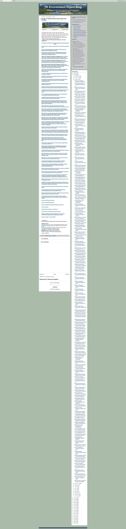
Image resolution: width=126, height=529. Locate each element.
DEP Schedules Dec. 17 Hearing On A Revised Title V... (80, 116)
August (76, 485)
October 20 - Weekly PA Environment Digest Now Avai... (79, 348)
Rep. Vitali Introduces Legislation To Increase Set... (79, 448)
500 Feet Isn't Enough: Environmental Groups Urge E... (80, 162)
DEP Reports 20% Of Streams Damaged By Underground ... (80, 316)
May (76, 489)
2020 (75, 504)
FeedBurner (57, 289)
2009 (75, 521)
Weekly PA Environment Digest (79, 34)
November (77, 77)
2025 (75, 74)
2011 (75, 518)
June (76, 488)
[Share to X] (45, 233)
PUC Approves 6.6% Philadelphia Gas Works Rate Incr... (79, 438)
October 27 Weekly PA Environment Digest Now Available (79, 192)
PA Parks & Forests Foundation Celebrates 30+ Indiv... (80, 408)
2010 (75, 519)
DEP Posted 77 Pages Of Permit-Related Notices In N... (79, 84)
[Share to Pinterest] (48, 233)
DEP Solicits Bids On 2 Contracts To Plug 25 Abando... (78, 129)
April (76, 491)
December (77, 76)
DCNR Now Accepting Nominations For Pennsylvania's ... (78, 426)
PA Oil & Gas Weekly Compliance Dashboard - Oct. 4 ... (79, 371)
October (76, 79)
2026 (75, 73)
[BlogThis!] (43, 233)
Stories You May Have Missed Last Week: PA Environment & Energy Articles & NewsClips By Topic (54, 50)
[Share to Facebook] (46, 233)
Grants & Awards (76, 27)
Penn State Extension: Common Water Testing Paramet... (79, 151)
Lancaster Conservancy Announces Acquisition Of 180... (79, 294)
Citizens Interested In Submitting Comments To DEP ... (79, 303)
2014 (75, 513)
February (76, 494)
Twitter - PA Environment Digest (79, 30)
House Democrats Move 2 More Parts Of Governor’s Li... (79, 154)
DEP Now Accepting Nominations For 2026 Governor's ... (79, 144)
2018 (75, 507)
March (76, 492)
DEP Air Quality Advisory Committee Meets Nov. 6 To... (79, 158)
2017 (75, 508)
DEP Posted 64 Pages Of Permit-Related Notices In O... (79, 380)
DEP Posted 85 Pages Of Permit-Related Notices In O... (79, 467)
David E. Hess (76, 41)
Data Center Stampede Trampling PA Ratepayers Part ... (79, 282)
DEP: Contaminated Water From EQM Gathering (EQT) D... (80, 274)
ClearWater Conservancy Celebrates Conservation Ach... (79, 238)
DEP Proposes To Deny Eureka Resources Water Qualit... (79, 471)
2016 (75, 510)
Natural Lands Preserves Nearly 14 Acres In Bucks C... (79, 270)
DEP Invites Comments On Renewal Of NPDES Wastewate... (79, 109)
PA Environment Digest (56, 231)
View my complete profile (78, 66)
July (76, 486)
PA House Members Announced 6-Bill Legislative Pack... (80, 452)
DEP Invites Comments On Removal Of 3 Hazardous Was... (79, 88)
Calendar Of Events (77, 29)
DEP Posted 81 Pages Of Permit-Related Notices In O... (79, 245)
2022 (75, 501)
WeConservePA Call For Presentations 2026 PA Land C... (80, 307)
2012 (75, 516)
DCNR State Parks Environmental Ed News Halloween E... (79, 402)
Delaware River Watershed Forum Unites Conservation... (79, 171)
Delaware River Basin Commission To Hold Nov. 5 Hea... (80, 125)
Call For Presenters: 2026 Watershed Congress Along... (79, 442)
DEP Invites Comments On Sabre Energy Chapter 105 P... (80, 384)
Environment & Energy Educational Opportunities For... (79, 205)
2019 (75, 505)
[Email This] (42, 233)
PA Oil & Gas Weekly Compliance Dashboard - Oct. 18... (79, 214)
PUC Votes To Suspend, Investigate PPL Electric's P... (79, 278)
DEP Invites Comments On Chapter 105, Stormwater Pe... (79, 103)
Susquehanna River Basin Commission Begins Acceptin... (79, 339)
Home (55, 274)
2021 (75, 502)
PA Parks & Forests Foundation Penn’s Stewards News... (80, 229)
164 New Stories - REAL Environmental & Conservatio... (79, 358)
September (77, 483)
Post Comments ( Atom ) (49, 276)
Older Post (68, 274)
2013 (75, 515)
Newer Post (42, 274)
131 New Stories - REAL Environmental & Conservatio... (79, 201)
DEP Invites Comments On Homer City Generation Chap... (79, 477)
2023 (75, 499)
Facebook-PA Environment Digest (79, 32)
